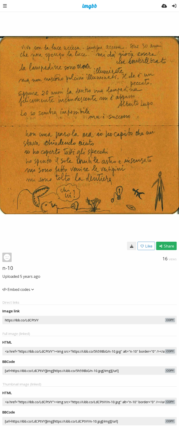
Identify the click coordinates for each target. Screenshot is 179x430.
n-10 (7, 267)
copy (170, 320)
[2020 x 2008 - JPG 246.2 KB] (131, 246)
